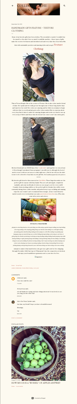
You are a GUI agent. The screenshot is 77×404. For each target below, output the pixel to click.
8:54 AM (19, 313)
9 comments (19, 386)
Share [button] (13, 265)
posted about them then (47, 194)
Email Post (19, 265)
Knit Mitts (42, 180)
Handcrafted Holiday (27, 268)
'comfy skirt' (43, 168)
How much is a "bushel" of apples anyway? (35, 382)
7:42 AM (19, 283)
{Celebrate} (18, 268)
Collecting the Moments (32, 7)
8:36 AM (19, 296)
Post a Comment (16, 318)
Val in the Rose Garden (24, 301)
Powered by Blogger (40, 398)
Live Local (36, 268)
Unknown (20, 278)
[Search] (64, 5)
